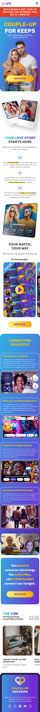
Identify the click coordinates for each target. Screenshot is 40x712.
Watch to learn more (20, 84)
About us (8, 697)
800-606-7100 (14, 701)
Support (28, 699)
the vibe (10, 614)
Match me (20, 78)
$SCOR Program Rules (17, 699)
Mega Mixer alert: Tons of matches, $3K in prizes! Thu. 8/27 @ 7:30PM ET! (20, 12)
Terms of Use (30, 697)
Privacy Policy (21, 697)
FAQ (13, 697)
